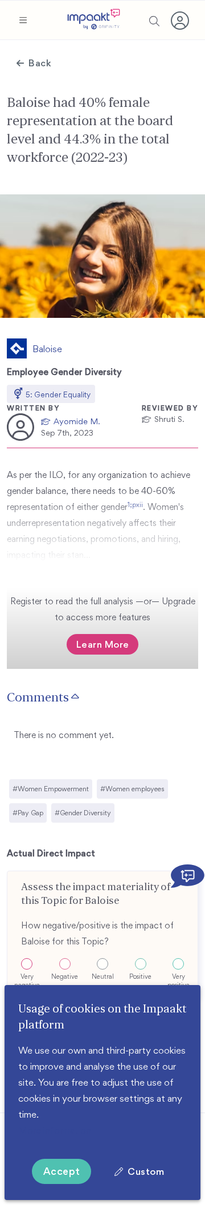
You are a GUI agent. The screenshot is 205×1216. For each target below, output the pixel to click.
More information (54, 1130)
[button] (23, 20)
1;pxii (135, 504)
